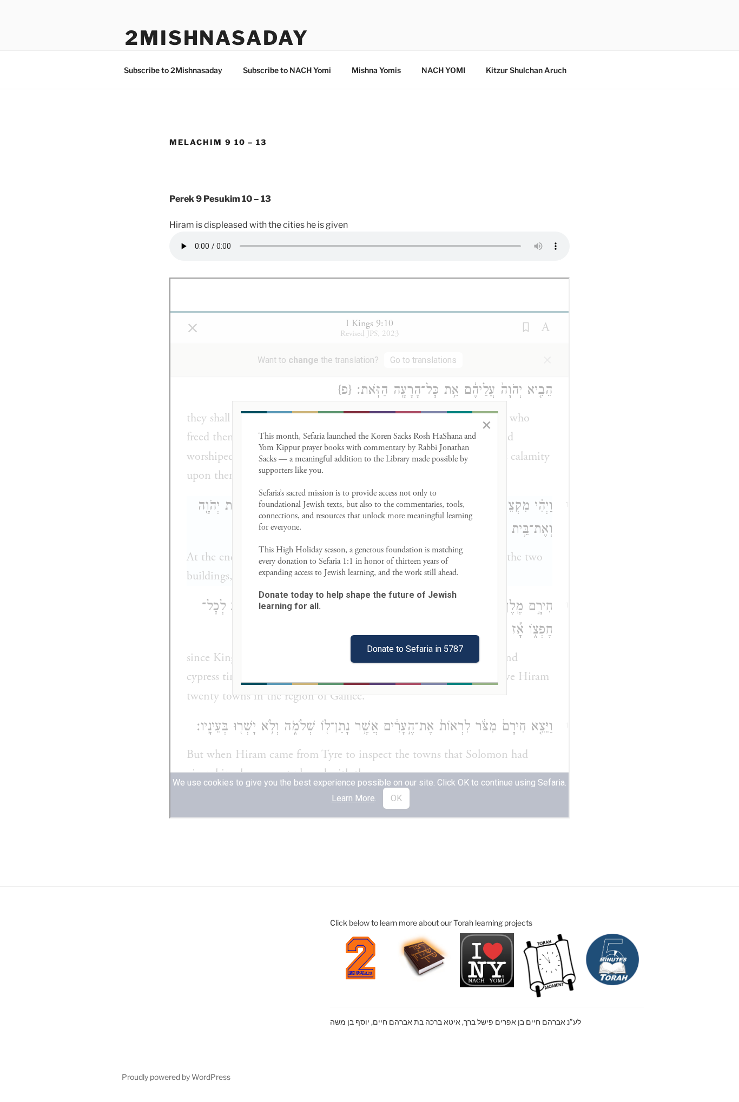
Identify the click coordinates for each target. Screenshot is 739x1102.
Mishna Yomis (376, 70)
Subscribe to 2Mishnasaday (173, 70)
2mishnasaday (217, 38)
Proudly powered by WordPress (176, 1076)
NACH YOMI (443, 70)
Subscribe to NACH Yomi (287, 70)
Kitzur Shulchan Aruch (526, 70)
